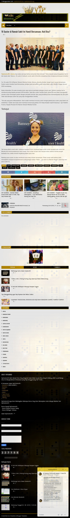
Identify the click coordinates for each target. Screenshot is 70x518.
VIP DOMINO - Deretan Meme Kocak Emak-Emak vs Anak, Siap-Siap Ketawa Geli (10, 194)
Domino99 (46, 165)
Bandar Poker (15, 165)
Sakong (5, 167)
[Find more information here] (53, 492)
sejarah (5, 360)
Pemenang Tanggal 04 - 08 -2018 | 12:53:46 (23, 505)
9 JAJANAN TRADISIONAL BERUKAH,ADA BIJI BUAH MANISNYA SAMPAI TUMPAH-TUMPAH (37, 299)
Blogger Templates (22, 516)
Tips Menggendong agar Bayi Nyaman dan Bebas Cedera (17, 294)
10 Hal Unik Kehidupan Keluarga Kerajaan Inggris (25, 286)
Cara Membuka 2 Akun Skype (19, 489)
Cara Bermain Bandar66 (17, 497)
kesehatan (5, 342)
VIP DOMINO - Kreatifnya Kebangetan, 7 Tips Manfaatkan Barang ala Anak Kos (33, 194)
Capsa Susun (39, 165)
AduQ (8, 165)
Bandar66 (24, 165)
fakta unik (6, 332)
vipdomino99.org (10, 1)
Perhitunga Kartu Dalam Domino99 (21, 271)
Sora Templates (11, 516)
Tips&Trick (12, 167)
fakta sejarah (6, 329)
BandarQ (31, 165)
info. (4, 339)
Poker (60, 165)
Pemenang (54, 165)
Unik (18, 167)
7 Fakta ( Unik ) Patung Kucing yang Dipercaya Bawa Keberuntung (29, 279)
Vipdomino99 (5, 74)
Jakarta (12, 74)
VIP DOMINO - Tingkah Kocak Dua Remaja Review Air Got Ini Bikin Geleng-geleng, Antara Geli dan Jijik (57, 194)
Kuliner (5, 345)
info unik (5, 336)
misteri (5, 348)
